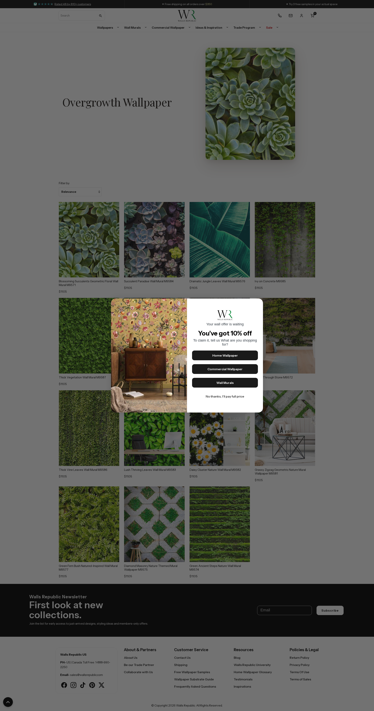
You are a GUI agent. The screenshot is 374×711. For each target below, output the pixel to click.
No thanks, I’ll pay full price (225, 396)
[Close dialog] (258, 303)
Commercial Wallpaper (225, 369)
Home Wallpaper (225, 355)
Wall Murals (225, 383)
